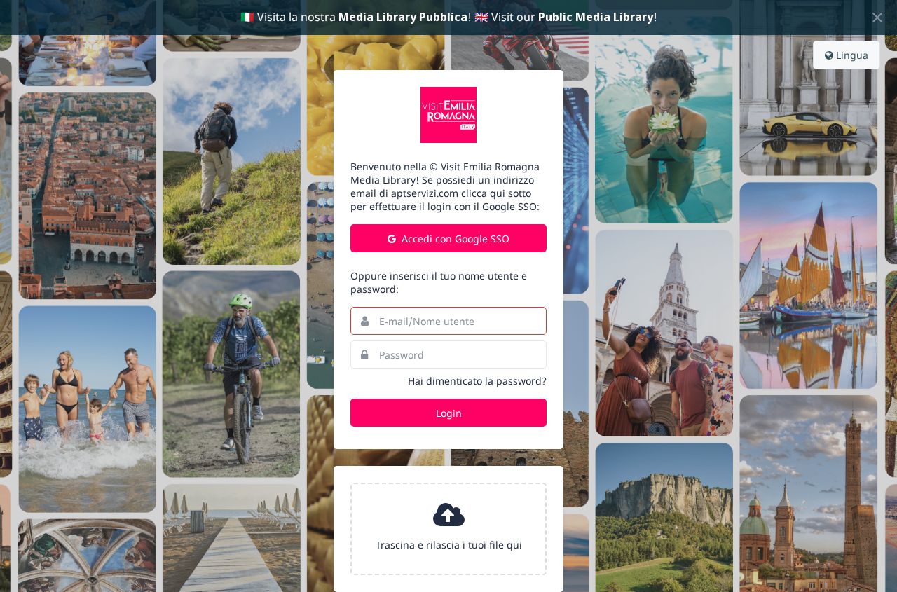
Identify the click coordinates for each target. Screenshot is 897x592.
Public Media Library (595, 17)
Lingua (850, 55)
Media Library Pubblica (402, 17)
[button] (448, 529)
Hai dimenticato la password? (477, 380)
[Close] (877, 17)
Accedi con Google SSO (454, 238)
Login (449, 413)
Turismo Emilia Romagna (448, 115)
